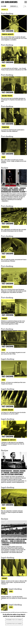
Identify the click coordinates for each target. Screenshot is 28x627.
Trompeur (5, 127)
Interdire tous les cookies (14, 619)
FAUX (3, 157)
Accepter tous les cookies (14, 623)
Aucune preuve (7, 96)
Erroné (4, 578)
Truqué (4, 318)
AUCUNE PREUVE (7, 287)
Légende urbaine (7, 410)
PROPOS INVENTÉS (7, 34)
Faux (3, 65)
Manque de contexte (9, 440)
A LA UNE (3, 6)
